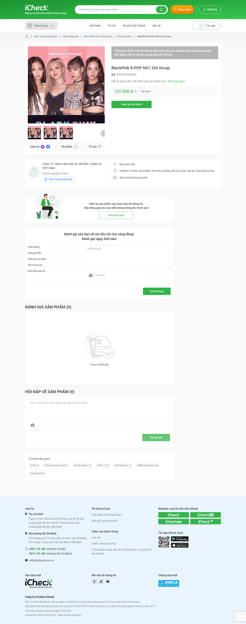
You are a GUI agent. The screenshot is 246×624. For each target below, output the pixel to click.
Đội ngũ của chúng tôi (105, 520)
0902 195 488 (37, 549)
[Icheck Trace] (173, 521)
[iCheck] (173, 515)
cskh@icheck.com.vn (41, 560)
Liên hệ (156, 25)
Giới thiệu (95, 25)
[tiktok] (101, 581)
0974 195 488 (37, 553)
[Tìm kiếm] (161, 9)
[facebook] (94, 581)
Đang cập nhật (127, 164)
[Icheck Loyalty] (205, 521)
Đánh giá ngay (176, 81)
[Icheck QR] (205, 515)
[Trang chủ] (45, 10)
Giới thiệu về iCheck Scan (106, 514)
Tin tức (112, 25)
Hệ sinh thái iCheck (134, 25)
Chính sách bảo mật (103, 543)
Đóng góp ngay (116, 215)
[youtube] (107, 581)
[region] (66, 84)
